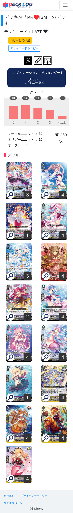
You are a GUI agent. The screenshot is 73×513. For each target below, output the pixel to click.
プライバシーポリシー (34, 495)
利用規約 (9, 495)
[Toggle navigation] (65, 5)
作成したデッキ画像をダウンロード (47, 60)
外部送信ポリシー (14, 503)
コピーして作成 (20, 40)
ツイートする (28, 60)
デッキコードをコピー (24, 48)
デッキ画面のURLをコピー (38, 60)
